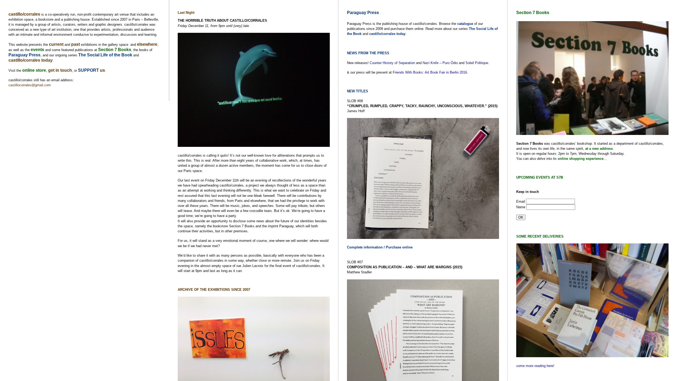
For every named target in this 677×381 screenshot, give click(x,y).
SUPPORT (89, 70)
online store (34, 70)
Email (521, 201)
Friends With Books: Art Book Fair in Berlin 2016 (430, 72)
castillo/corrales (24, 14)
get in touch (60, 70)
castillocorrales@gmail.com (29, 85)
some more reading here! (535, 366)
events (37, 49)
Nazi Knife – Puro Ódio (440, 63)
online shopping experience (580, 159)
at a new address (599, 149)
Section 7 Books (114, 49)
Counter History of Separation (392, 63)
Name (521, 207)
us (102, 70)
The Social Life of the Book (105, 55)
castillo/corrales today (30, 60)
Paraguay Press (24, 55)
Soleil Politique (476, 63)
